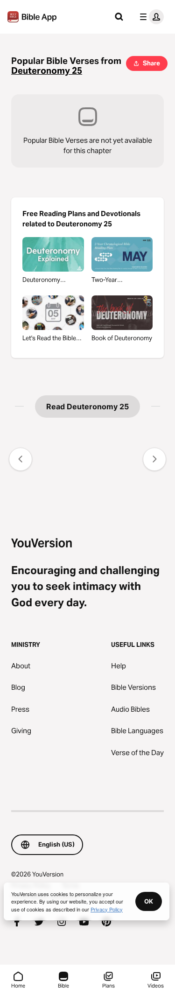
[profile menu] (150, 16)
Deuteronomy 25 (46, 71)
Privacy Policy (107, 909)
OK (148, 901)
